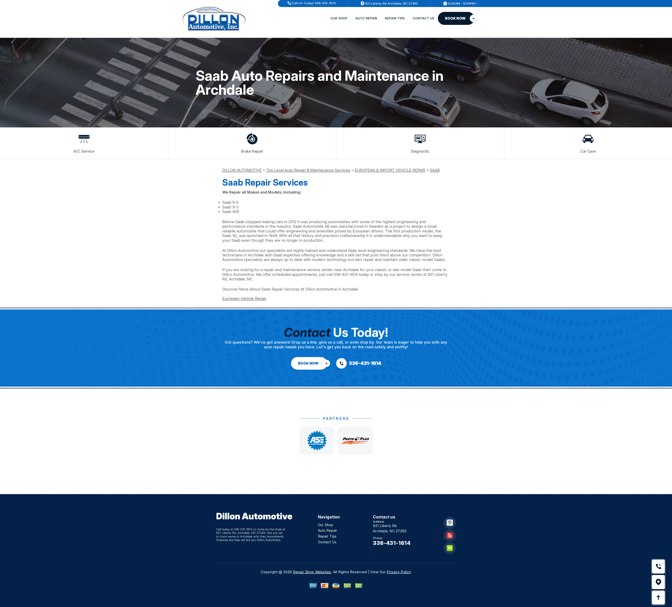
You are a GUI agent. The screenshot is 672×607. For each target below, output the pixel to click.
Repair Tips (395, 18)
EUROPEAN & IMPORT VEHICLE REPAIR (390, 170)
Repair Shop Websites (312, 572)
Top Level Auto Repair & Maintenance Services (308, 170)
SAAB (435, 170)
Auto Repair (366, 18)
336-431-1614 (346, 274)
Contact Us (423, 18)
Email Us (380, 552)
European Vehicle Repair (244, 298)
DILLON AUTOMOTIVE (242, 170)
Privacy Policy (399, 572)
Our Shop (338, 18)
